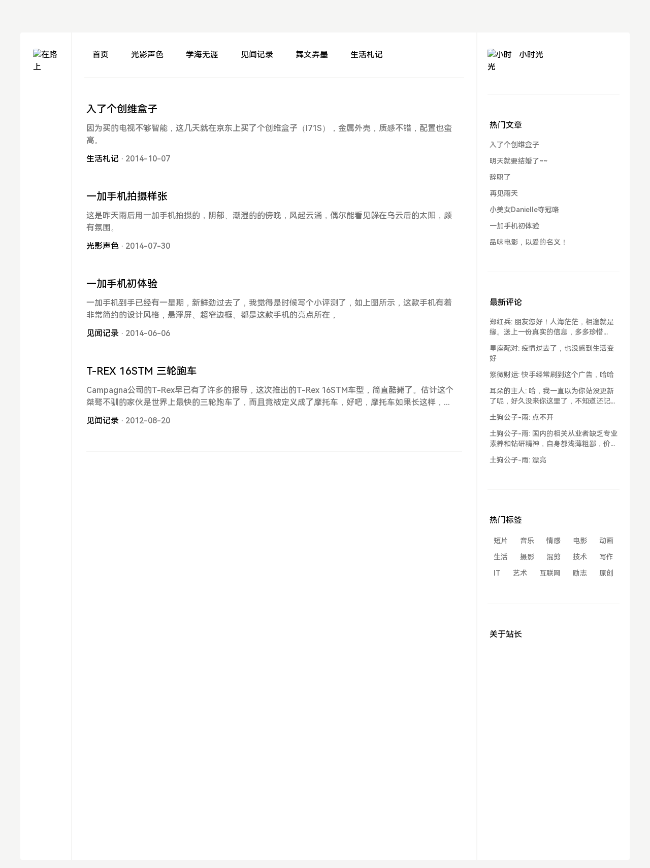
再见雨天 (504, 193)
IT (497, 573)
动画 (606, 541)
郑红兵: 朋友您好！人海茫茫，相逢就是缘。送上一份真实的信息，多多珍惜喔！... (552, 327)
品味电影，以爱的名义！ (529, 242)
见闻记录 (257, 54)
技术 (580, 557)
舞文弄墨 (312, 54)
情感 (553, 541)
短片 (501, 541)
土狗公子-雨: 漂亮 (518, 460)
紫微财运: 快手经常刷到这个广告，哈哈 (552, 375)
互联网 (550, 573)
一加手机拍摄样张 (127, 196)
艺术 (520, 573)
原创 (606, 573)
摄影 (527, 557)
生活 (501, 557)
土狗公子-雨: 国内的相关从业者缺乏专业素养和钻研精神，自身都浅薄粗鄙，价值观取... (554, 439)
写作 (606, 557)
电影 (580, 541)
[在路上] (45, 61)
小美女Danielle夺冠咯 (524, 210)
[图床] (46, 114)
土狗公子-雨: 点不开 (522, 417)
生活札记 (366, 54)
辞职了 (500, 177)
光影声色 (147, 54)
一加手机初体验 (121, 284)
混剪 (553, 557)
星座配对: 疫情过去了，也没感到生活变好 (552, 353)
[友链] (46, 133)
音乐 (527, 541)
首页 (100, 54)
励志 (580, 573)
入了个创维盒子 (121, 109)
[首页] (46, 96)
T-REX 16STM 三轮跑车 (141, 371)
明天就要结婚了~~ (518, 161)
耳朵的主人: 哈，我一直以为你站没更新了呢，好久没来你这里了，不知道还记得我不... (554, 396)
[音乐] (46, 151)
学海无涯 (202, 54)
